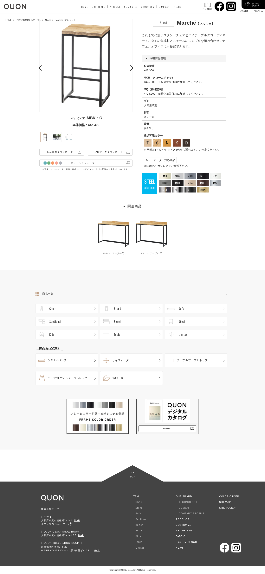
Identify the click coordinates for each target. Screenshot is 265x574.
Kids (51, 334)
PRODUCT (114, 7)
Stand (117, 308)
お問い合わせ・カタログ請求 (253, 4)
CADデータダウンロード (108, 152)
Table (117, 334)
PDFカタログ (160, 165)
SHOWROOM (148, 7)
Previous (41, 67)
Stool (181, 321)
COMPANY (164, 7)
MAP (77, 520)
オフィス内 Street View (55, 524)
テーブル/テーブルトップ (192, 360)
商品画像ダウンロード (60, 152)
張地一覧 (117, 378)
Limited (183, 334)
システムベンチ (57, 360)
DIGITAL (167, 428)
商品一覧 (47, 293)
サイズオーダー (121, 360)
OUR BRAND (99, 7)
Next (130, 67)
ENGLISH (244, 10)
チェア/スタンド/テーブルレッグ (67, 378)
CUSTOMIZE (130, 7)
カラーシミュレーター (84, 162)
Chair (52, 308)
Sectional (55, 321)
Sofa (181, 308)
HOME (84, 7)
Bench (117, 321)
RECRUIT (179, 7)
